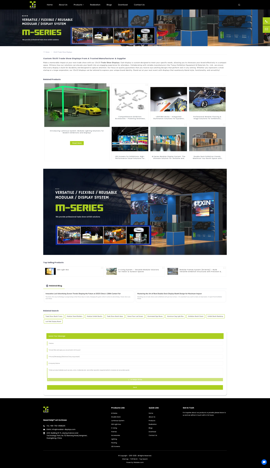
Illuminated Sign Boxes (155, 316)
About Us (152, 417)
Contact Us (153, 435)
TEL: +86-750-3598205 (56, 426)
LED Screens (115, 446)
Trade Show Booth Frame (53, 316)
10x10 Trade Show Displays (62, 52)
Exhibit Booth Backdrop (215, 316)
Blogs (151, 428)
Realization (153, 424)
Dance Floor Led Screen (135, 316)
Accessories (115, 435)
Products (152, 421)
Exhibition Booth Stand (195, 316)
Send (135, 387)
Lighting (114, 439)
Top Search (143, 459)
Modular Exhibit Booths (94, 316)
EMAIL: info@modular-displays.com (61, 429)
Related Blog (55, 285)
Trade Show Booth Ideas (115, 316)
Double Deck (116, 417)
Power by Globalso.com (135, 462)
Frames (114, 432)
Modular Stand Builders (74, 316)
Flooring (114, 443)
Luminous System (117, 421)
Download (152, 432)
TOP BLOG (134, 459)
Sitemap (125, 459)
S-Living (114, 428)
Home (47, 52)
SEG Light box (116, 424)
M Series (114, 413)
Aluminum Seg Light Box (175, 316)
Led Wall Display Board (53, 321)
